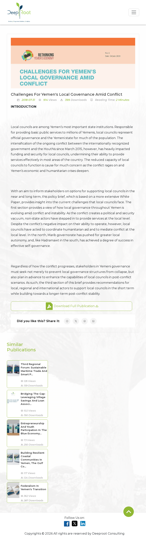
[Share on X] (76, 321)
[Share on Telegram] (84, 321)
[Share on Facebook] (67, 321)
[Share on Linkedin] (93, 321)
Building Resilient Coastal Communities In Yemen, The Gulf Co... (32, 459)
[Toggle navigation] (134, 12)
